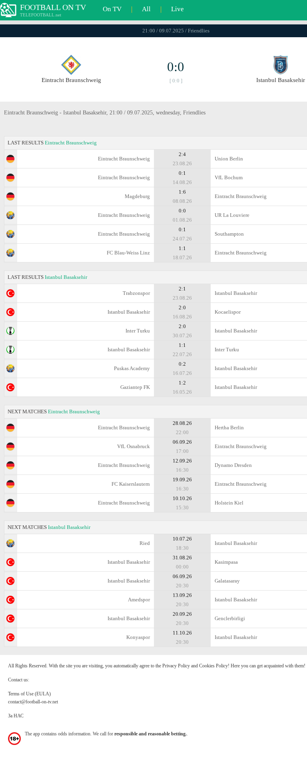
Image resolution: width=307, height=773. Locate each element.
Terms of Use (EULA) (29, 694)
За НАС (16, 716)
